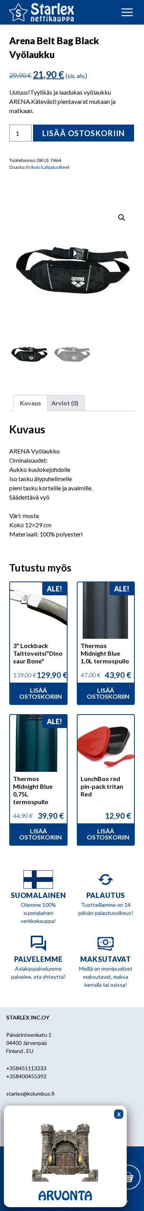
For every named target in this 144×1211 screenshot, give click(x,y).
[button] (122, 218)
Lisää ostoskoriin (83, 133)
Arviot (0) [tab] (64, 402)
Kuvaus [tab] (30, 402)
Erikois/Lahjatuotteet (48, 167)
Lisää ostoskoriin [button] (40, 693)
